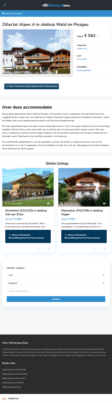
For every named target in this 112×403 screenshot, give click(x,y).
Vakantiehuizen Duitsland (13, 378)
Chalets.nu (82, 48)
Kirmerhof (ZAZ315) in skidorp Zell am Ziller (26, 212)
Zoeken (56, 299)
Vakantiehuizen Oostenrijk (14, 369)
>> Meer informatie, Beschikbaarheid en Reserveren (31, 86)
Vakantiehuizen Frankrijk (13, 382)
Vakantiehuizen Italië (11, 387)
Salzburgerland (84, 70)
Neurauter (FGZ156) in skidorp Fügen (82, 212)
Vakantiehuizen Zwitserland (14, 374)
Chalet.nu (13, 398)
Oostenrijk (82, 59)
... (46, 226)
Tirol (9, 203)
